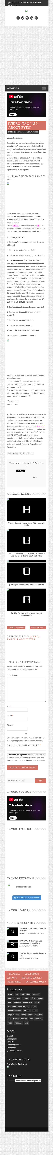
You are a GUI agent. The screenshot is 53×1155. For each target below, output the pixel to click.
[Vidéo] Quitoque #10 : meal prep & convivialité (26, 614)
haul (9, 1002)
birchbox (36, 994)
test (31, 1019)
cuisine (25, 998)
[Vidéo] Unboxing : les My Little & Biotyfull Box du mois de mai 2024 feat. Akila (26, 555)
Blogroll (14, 974)
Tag (9, 454)
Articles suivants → (38, 628)
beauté (10, 994)
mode (37, 1002)
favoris (40, 998)
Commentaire (12, 675)
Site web (10, 725)
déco (33, 998)
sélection (38, 1015)
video (15, 454)
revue (35, 1011)
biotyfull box (25, 994)
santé (23, 1015)
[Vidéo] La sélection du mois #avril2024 (26, 585)
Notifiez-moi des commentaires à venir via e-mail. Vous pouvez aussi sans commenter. (26, 759)
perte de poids (23, 1007)
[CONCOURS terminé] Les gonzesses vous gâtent (31, 942)
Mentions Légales (32, 978)
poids (34, 1007)
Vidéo (35, 132)
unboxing (38, 1019)
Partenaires (14, 982)
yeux (22, 454)
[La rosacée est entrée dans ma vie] (12, 956)
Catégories (11, 1081)
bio (17, 994)
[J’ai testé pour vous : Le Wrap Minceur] (12, 931)
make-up (17, 1002)
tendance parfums (20, 1019)
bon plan (11, 998)
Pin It (35, 477)
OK (40, 781)
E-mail (10, 716)
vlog (26, 1023)
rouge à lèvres (13, 1015)
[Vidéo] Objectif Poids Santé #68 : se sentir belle (26, 524)
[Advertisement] (26, 54)
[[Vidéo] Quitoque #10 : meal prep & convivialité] (26, 599)
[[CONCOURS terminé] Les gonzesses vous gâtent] (12, 944)
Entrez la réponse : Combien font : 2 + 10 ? (23, 745)
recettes (27, 1011)
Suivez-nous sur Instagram (28, 898)
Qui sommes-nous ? (36, 982)
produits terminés (14, 1011)
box (18, 998)
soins (30, 1015)
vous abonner (27, 761)
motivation (12, 1007)
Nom (9, 706)
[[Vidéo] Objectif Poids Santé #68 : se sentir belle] (26, 509)
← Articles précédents (16, 628)
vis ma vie (18, 1023)
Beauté (30, 132)
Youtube (30, 454)
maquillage (27, 1002)
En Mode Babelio (17, 1064)
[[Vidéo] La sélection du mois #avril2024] (26, 571)
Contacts (12, 978)
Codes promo (32, 974)
